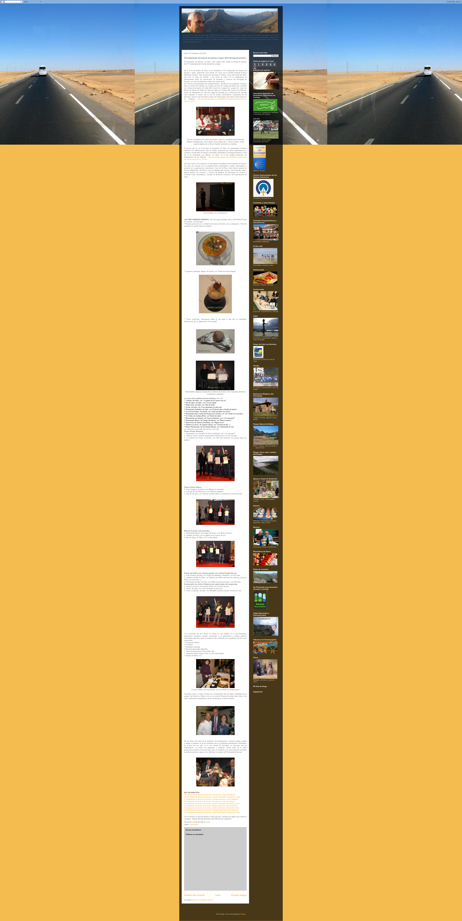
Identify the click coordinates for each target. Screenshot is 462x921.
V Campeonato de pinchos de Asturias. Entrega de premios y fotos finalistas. (211, 806)
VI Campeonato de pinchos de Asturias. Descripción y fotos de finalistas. (209, 801)
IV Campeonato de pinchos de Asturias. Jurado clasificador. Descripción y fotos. (212, 812)
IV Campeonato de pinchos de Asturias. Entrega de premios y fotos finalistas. (211, 810)
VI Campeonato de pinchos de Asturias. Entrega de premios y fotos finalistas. (211, 799)
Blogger (243, 914)
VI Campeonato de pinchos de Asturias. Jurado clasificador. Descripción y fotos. (212, 803)
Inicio (218, 895)
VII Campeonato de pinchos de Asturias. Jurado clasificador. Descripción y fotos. (212, 797)
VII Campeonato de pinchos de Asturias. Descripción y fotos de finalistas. (210, 795)
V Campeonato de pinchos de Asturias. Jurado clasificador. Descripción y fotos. (212, 808)
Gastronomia (194, 824)
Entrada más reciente (194, 895)
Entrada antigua (239, 895)
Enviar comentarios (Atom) (203, 900)
